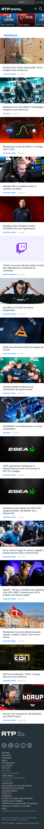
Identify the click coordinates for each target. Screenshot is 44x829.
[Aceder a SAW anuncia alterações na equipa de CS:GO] (22, 330)
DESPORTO (7, 755)
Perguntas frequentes (13, 778)
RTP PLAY (6, 768)
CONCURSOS (7, 776)
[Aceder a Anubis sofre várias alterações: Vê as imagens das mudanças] (22, 51)
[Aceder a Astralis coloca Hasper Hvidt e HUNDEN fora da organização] (22, 209)
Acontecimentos (10, 274)
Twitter (10, 745)
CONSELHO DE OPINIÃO (12, 801)
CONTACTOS (7, 783)
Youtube (23, 745)
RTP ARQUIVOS (8, 763)
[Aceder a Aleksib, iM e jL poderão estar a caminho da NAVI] (22, 170)
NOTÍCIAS (6, 753)
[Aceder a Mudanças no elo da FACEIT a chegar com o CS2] (22, 130)
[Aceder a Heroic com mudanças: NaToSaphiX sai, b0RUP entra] (22, 697)
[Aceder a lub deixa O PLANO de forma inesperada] (22, 291)
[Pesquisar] (40, 10)
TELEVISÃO (7, 758)
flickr (29, 745)
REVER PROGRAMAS (10, 773)
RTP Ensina (7, 765)
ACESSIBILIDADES (9, 791)
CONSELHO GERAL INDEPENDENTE (17, 798)
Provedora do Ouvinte (13, 788)
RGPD (4, 808)
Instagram (17, 745)
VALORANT (7, 113)
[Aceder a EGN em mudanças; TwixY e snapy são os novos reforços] (22, 657)
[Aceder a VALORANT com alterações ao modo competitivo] (22, 410)
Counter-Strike (9, 74)
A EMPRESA (7, 796)
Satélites (6, 793)
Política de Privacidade (11, 818)
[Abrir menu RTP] (22, 2)
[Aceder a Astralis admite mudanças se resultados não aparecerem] (22, 370)
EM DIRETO (7, 770)
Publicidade (23, 820)
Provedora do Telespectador (16, 786)
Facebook (4, 745)
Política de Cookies (28, 818)
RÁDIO (4, 760)
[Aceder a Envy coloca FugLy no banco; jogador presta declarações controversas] (22, 534)
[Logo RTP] (13, 734)
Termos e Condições (9, 820)
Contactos (7, 781)
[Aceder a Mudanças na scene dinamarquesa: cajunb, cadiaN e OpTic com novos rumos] (22, 615)
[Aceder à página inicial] (13, 9)
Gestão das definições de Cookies (19, 811)
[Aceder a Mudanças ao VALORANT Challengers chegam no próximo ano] (22, 90)
